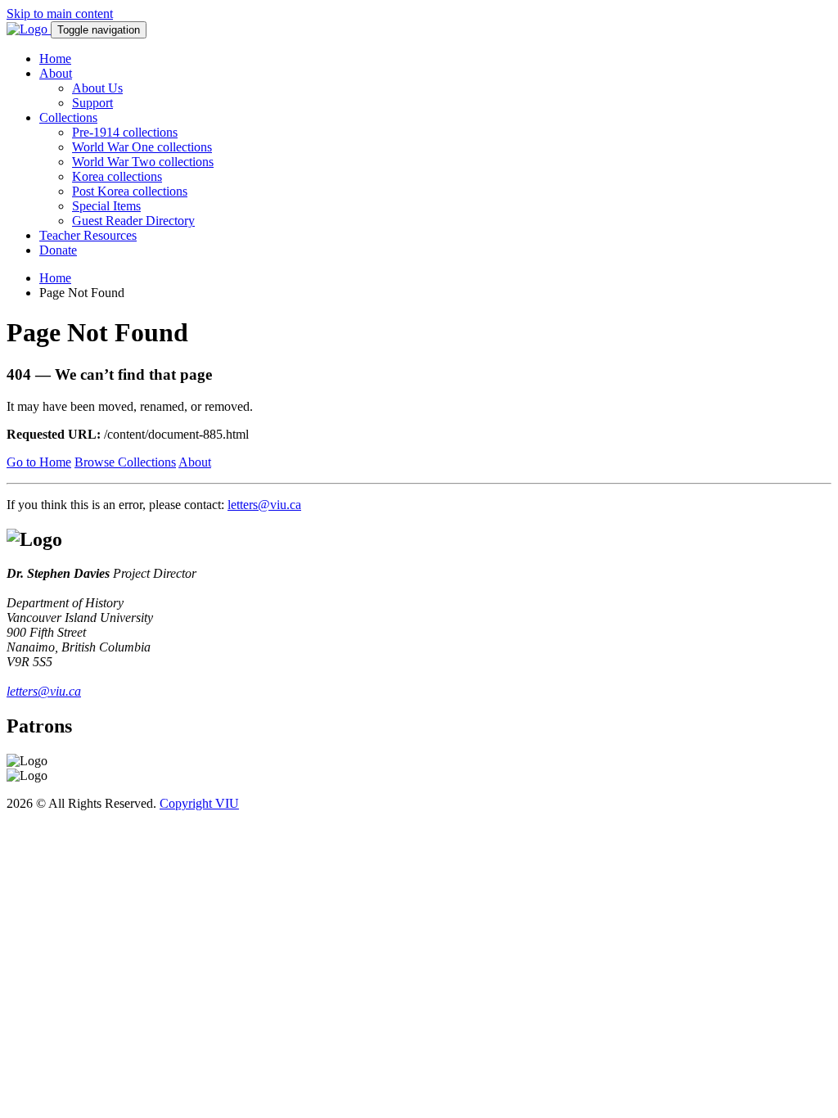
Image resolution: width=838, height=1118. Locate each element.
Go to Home (39, 462)
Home (55, 58)
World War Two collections (143, 162)
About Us (97, 88)
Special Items (106, 206)
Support (92, 103)
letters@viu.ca (264, 505)
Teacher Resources (88, 235)
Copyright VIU (199, 803)
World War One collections (142, 147)
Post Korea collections (129, 191)
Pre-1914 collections (125, 132)
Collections (68, 117)
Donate (58, 250)
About (55, 73)
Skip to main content (60, 13)
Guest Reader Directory (133, 221)
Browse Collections (125, 462)
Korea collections (117, 176)
